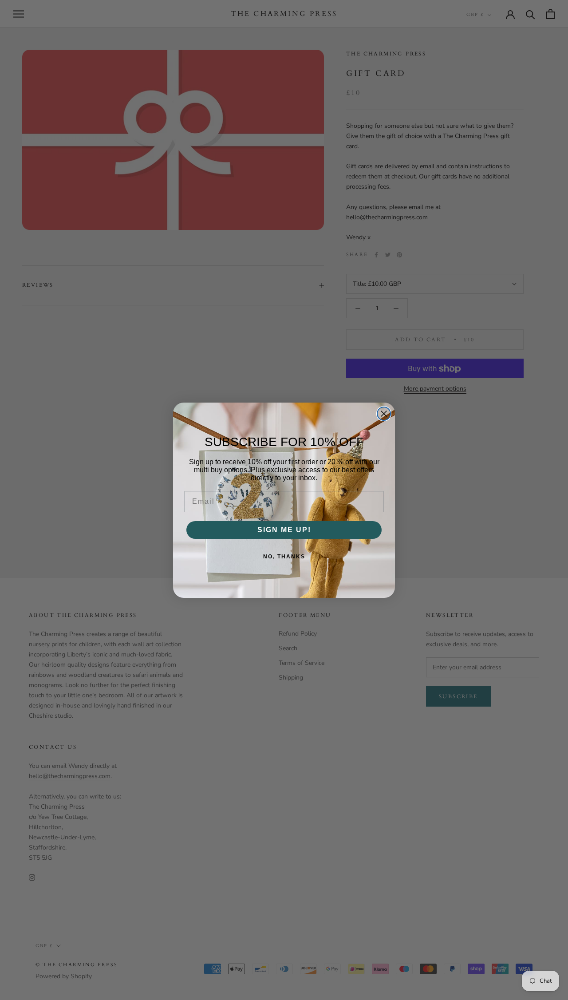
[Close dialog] (383, 413)
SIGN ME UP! (284, 530)
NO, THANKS (284, 556)
